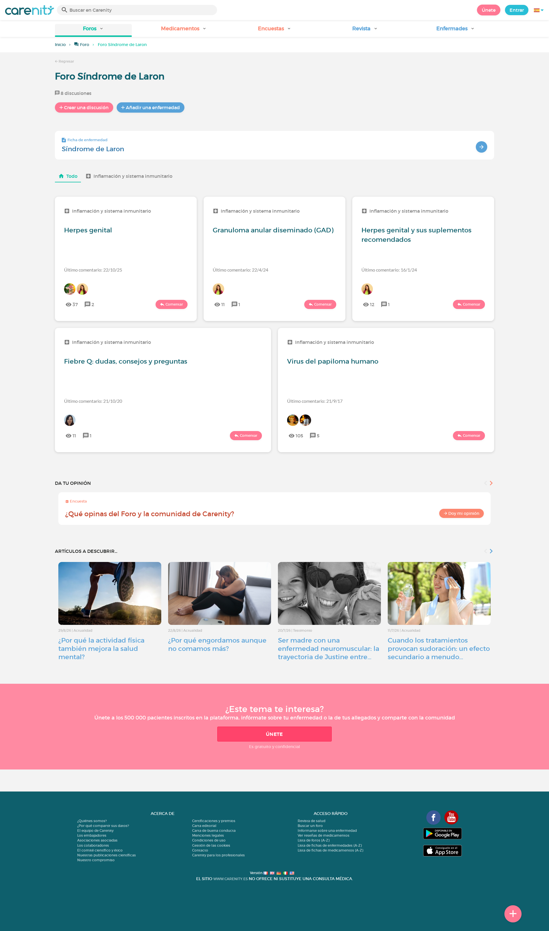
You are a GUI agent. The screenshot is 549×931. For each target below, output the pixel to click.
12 (372, 304)
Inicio (60, 44)
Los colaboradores (93, 845)
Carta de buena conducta (214, 830)
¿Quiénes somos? (92, 821)
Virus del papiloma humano (332, 361)
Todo (71, 176)
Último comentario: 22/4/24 (240, 269)
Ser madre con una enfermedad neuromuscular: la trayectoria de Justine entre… (328, 648)
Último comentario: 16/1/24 (389, 269)
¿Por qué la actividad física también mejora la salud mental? (101, 648)
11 (223, 304)
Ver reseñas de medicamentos (323, 835)
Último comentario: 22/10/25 (93, 269)
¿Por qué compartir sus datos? (103, 826)
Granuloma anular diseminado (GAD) (273, 230)
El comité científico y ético (100, 850)
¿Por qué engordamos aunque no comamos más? (217, 644)
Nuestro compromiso (96, 860)
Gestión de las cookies (211, 845)
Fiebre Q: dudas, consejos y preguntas (125, 361)
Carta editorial (204, 826)
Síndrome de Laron (93, 149)
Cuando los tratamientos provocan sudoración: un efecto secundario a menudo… (439, 648)
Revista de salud (311, 821)
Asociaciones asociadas (97, 840)
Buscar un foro (310, 826)
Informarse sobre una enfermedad (327, 830)
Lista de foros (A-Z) (313, 840)
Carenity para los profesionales (218, 855)
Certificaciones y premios (213, 821)
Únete (489, 10)
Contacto (200, 850)
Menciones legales (208, 835)
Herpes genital (88, 230)
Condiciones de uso (209, 840)
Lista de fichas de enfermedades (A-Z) (330, 845)
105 (299, 435)
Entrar (517, 10)
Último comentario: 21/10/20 (93, 401)
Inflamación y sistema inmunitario (133, 176)
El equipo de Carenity (95, 830)
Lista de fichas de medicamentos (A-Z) (330, 850)
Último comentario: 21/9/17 (315, 401)
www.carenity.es (230, 879)
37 (75, 304)
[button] (93, 30)
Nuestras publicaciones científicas (106, 855)
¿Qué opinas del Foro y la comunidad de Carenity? (149, 514)
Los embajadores (91, 835)
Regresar (66, 61)
